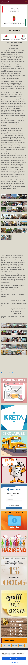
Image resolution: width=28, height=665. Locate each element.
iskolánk (14, 645)
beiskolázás (7, 645)
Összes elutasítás (14, 662)
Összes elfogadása (14, 658)
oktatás (21, 645)
